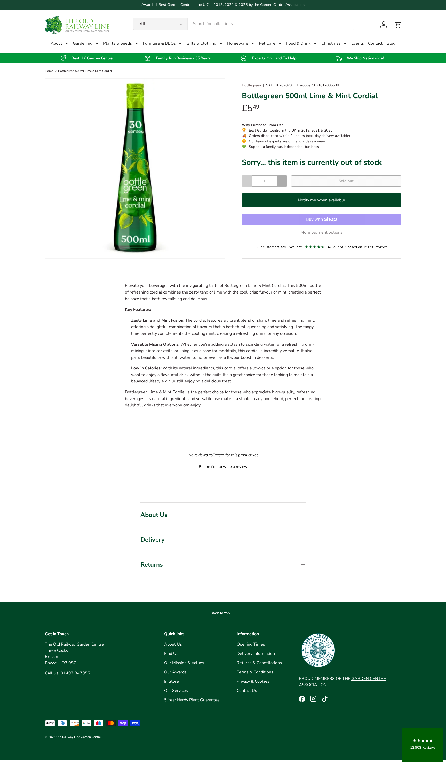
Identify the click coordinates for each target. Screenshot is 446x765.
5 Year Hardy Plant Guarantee (192, 700)
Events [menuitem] (357, 43)
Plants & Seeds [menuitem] (117, 43)
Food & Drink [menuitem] (298, 43)
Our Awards (175, 672)
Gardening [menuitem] (82, 43)
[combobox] (243, 24)
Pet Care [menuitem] (267, 43)
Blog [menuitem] (391, 43)
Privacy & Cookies (253, 681)
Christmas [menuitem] (331, 43)
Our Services (176, 691)
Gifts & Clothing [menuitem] (201, 43)
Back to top (220, 613)
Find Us (171, 653)
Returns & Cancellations (259, 663)
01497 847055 (75, 673)
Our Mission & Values (184, 663)
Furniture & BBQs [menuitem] (159, 43)
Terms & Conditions (255, 672)
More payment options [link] (321, 232)
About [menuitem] (56, 43)
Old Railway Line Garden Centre (78, 737)
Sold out (346, 180)
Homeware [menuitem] (237, 43)
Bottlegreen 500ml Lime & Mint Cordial (85, 70)
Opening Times (251, 644)
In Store (171, 681)
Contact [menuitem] (375, 43)
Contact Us (247, 691)
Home (49, 70)
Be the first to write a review (223, 466)
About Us (173, 644)
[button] (398, 24)
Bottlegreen (251, 85)
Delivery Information (256, 653)
